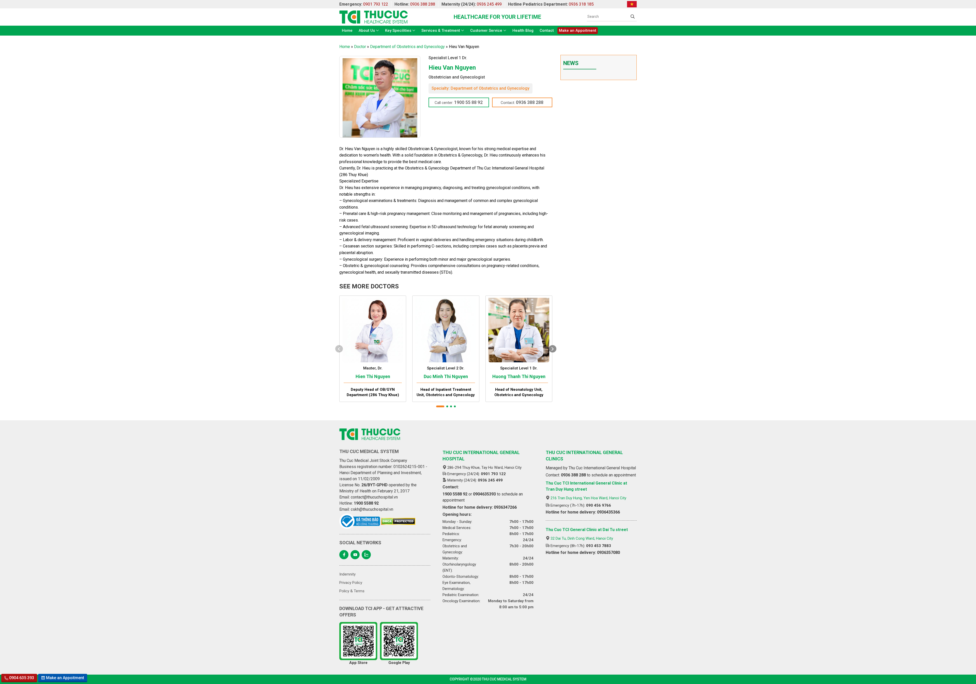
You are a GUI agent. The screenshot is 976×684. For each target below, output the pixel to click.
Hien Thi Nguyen (373, 376)
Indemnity (347, 574)
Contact (547, 30)
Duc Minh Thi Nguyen (446, 376)
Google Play (399, 662)
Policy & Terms (351, 591)
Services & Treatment (440, 30)
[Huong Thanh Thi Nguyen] (519, 329)
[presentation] (339, 348)
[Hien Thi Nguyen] (373, 329)
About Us (367, 30)
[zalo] (366, 554)
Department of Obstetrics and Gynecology (407, 46)
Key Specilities (398, 30)
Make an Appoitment (577, 30)
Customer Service (486, 30)
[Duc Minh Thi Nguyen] (446, 329)
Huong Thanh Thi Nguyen (518, 376)
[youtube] (355, 554)
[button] (440, 406)
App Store (358, 662)
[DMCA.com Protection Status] (398, 521)
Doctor (360, 46)
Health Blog (522, 30)
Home (347, 30)
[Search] (633, 16)
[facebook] (343, 554)
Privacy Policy (350, 582)
